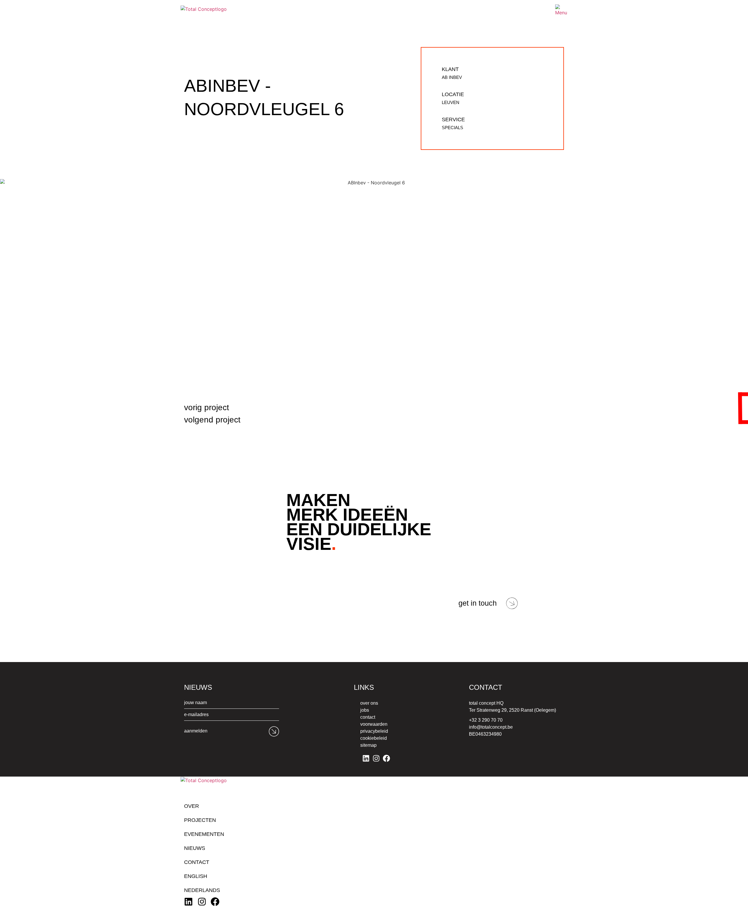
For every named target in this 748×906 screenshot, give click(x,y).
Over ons (369, 703)
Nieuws (194, 848)
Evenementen (204, 834)
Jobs (364, 710)
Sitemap (368, 745)
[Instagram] (376, 758)
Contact (367, 717)
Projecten (200, 820)
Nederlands (202, 890)
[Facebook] (386, 758)
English (195, 876)
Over (191, 806)
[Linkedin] (366, 758)
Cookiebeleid (373, 738)
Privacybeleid (374, 731)
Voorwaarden (373, 724)
